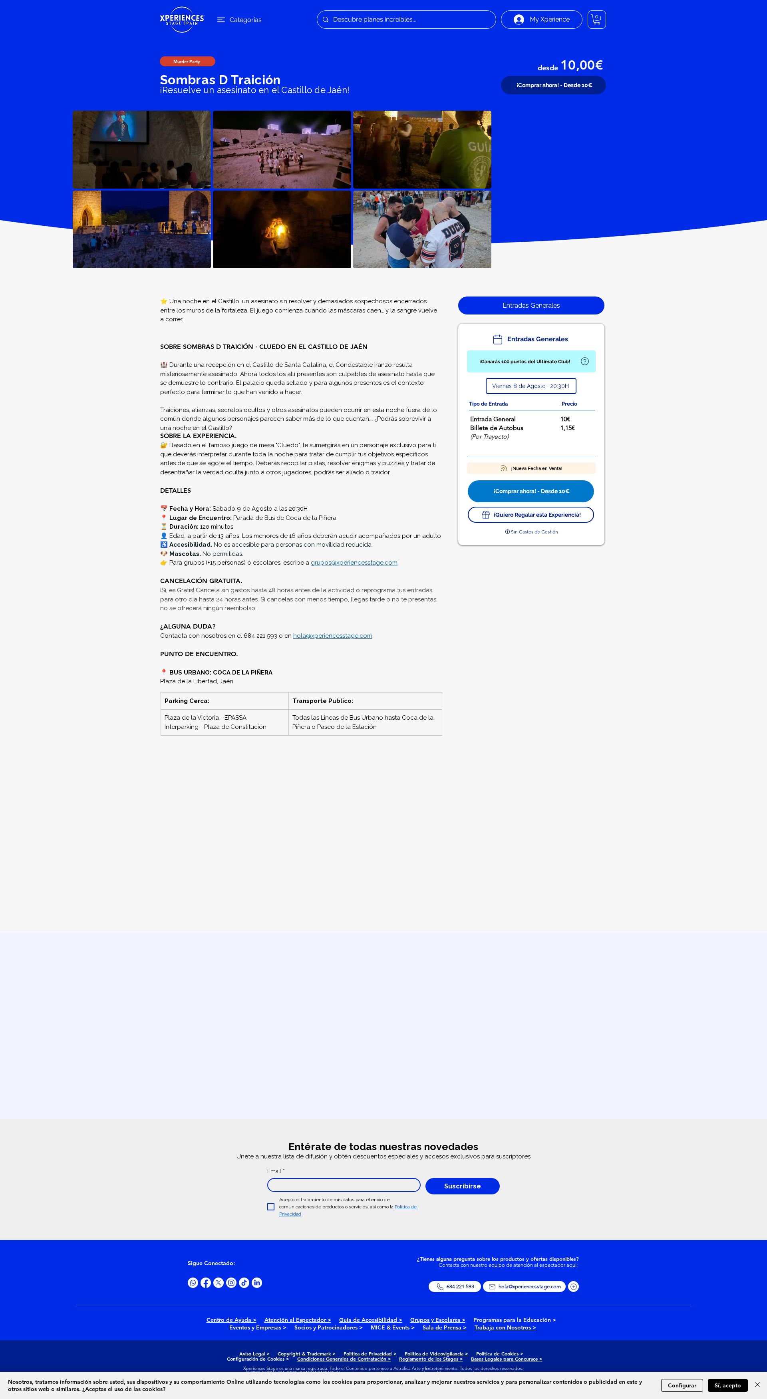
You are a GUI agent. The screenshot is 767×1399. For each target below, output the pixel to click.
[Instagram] (231, 1283)
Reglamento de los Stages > (431, 1358)
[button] (597, 19)
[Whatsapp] (193, 1283)
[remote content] (301, 838)
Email (276, 1171)
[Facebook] (206, 1283)
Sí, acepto (728, 1385)
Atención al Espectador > (297, 1319)
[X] (218, 1283)
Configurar (682, 1385)
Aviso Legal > (254, 1353)
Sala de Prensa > (445, 1327)
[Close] (757, 1385)
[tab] (531, 305)
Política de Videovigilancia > (436, 1353)
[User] (585, 361)
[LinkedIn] (257, 1283)
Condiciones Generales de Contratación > (344, 1358)
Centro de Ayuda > (231, 1319)
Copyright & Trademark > (307, 1353)
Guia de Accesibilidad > (370, 1319)
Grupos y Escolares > (437, 1319)
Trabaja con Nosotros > (505, 1327)
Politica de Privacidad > (370, 1353)
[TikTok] (244, 1283)
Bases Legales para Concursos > (506, 1358)
